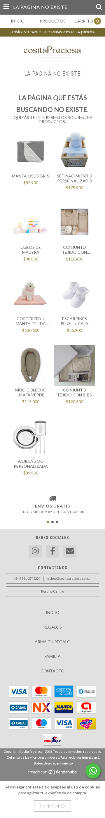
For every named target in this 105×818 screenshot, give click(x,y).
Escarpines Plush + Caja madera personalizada (74, 321)
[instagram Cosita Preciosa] (35, 551)
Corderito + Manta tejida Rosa (31, 321)
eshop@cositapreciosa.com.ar (69, 578)
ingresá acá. (91, 757)
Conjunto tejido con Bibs (74, 392)
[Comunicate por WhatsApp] (93, 771)
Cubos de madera (30, 250)
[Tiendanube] (52, 773)
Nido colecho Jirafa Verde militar (31, 392)
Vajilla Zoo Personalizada (31, 464)
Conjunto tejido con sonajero (74, 250)
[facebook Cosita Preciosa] (52, 551)
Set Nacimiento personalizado (74, 178)
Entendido (52, 805)
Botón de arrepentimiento (53, 763)
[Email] (69, 551)
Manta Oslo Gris (30, 175)
